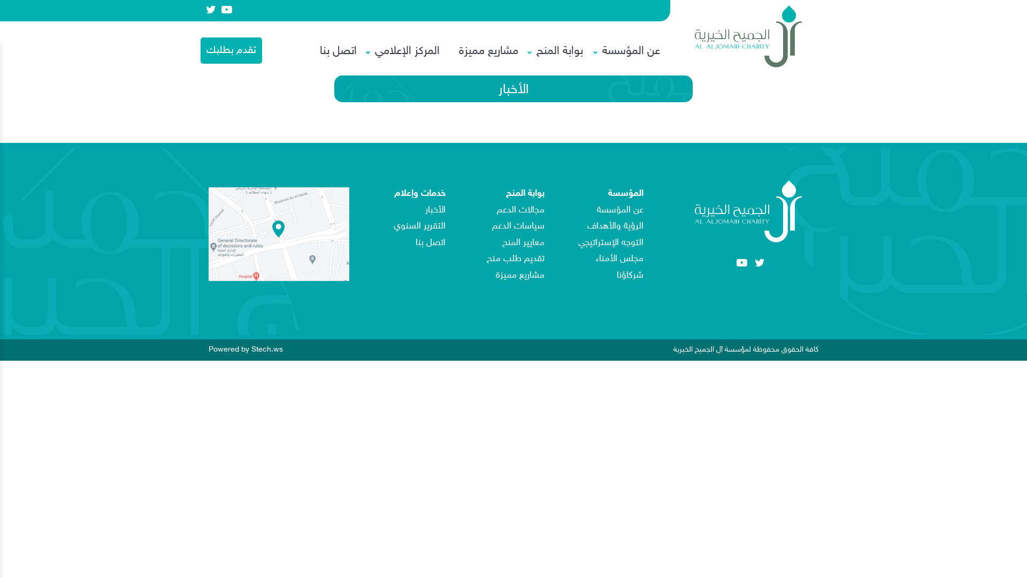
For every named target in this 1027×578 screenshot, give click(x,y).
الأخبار (435, 210)
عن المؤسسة (620, 210)
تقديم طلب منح (516, 259)
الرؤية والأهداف (615, 226)
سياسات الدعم (518, 226)
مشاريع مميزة (488, 51)
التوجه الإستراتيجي (610, 243)
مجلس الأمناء (619, 259)
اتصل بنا (338, 51)
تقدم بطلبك (231, 50)
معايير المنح (523, 243)
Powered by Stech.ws (246, 349)
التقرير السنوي (420, 226)
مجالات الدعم (521, 210)
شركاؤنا (630, 275)
